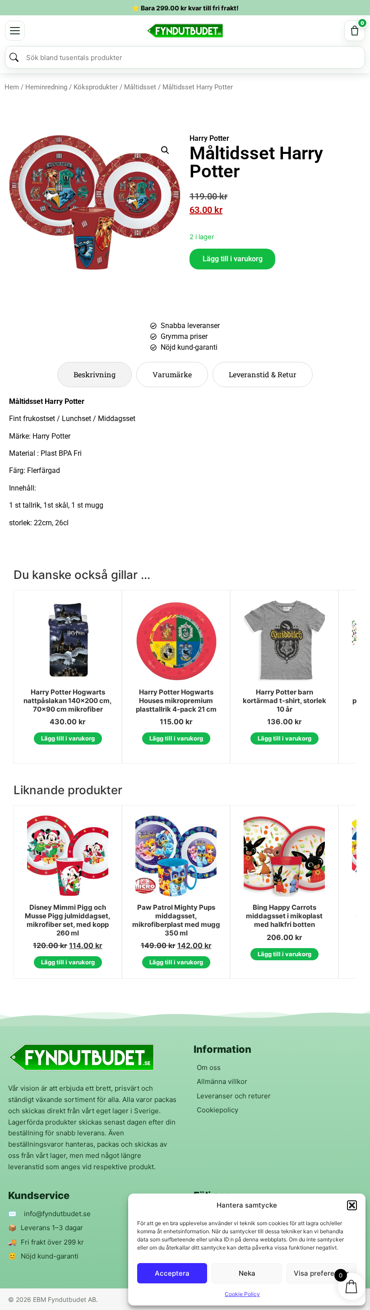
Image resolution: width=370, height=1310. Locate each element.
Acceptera (172, 1273)
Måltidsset (140, 87)
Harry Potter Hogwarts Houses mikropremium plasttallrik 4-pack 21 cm (176, 700)
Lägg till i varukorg (233, 259)
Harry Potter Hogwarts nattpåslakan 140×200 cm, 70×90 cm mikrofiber (67, 700)
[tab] (94, 374)
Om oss (209, 1067)
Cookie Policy (242, 1294)
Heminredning (46, 87)
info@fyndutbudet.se (57, 1213)
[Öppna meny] (15, 31)
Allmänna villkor (222, 1081)
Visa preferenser (321, 1273)
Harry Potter (209, 138)
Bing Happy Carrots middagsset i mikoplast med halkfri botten (284, 916)
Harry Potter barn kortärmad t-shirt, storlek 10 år (284, 700)
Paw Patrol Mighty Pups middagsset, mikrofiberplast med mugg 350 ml (176, 920)
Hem (12, 87)
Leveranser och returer (234, 1096)
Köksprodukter (96, 87)
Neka (247, 1273)
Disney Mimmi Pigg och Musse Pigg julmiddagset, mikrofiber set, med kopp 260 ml (68, 920)
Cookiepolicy (217, 1110)
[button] (351, 1205)
